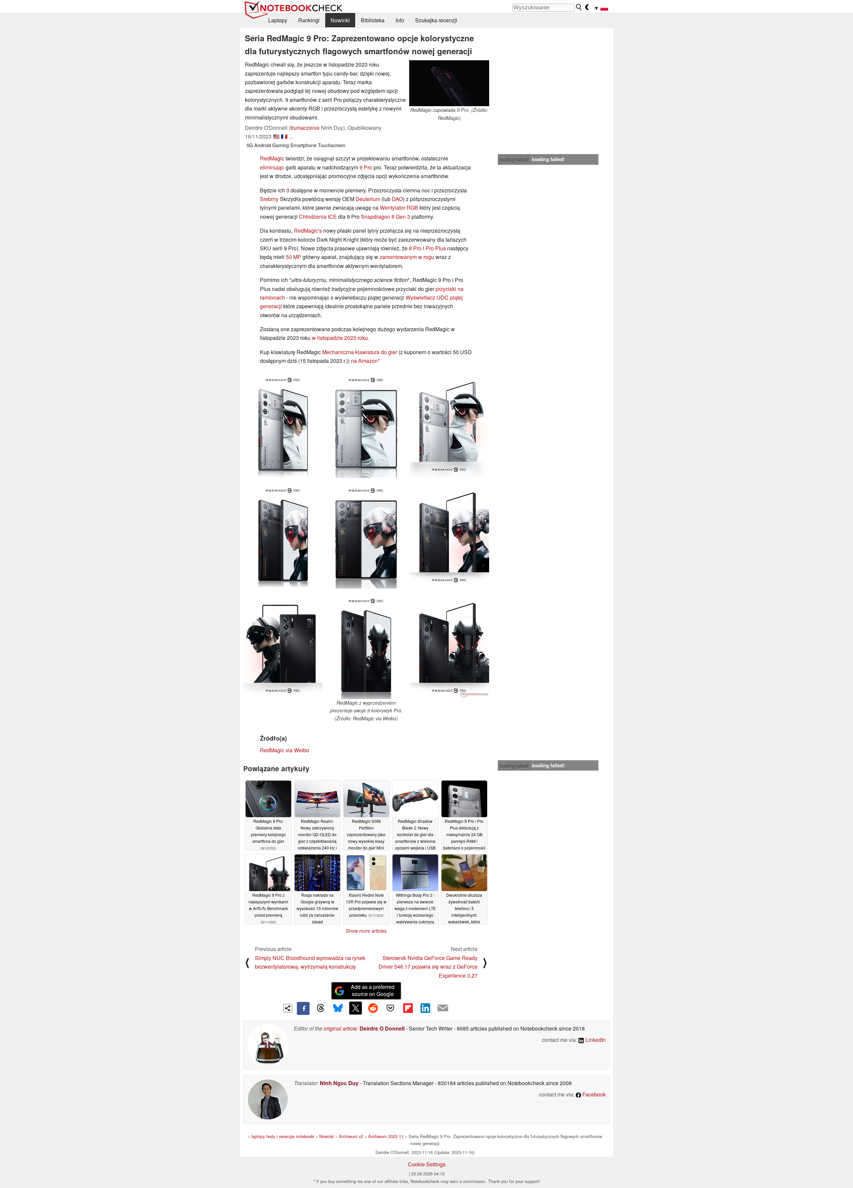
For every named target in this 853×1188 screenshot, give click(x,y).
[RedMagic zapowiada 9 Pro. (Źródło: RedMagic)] (449, 83)
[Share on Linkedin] (425, 1008)
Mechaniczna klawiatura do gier (359, 352)
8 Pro (415, 248)
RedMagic (272, 158)
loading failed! (514, 159)
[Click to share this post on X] (355, 1008)
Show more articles (366, 930)
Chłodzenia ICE (318, 216)
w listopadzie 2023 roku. (340, 338)
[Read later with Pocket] (390, 1008)
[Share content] (287, 1008)
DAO (397, 199)
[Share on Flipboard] (408, 1008)
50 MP (293, 257)
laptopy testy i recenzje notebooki (282, 1136)
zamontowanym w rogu (407, 257)
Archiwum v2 (351, 1136)
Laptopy (277, 20)
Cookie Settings (426, 1164)
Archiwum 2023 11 (386, 1136)
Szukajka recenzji (436, 20)
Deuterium (368, 199)
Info (400, 20)
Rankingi (309, 20)
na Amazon (364, 360)
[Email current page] (442, 1008)
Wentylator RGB (399, 207)
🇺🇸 (276, 136)
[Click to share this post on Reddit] (373, 1008)
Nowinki (340, 20)
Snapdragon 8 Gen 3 (385, 216)
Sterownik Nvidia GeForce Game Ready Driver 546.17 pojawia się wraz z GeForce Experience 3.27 (428, 966)
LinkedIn (595, 1040)
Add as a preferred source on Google (373, 990)
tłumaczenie (305, 127)
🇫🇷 (284, 136)
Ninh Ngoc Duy (339, 1083)
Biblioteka (373, 20)
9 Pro (366, 167)
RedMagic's (308, 230)
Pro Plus (436, 248)
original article (340, 1028)
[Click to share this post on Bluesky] (338, 1008)
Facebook (593, 1094)
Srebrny (269, 199)
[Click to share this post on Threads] (320, 1008)
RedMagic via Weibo (284, 750)
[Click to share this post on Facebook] (303, 1008)
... (291, 136)
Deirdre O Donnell (382, 1028)
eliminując (272, 167)
